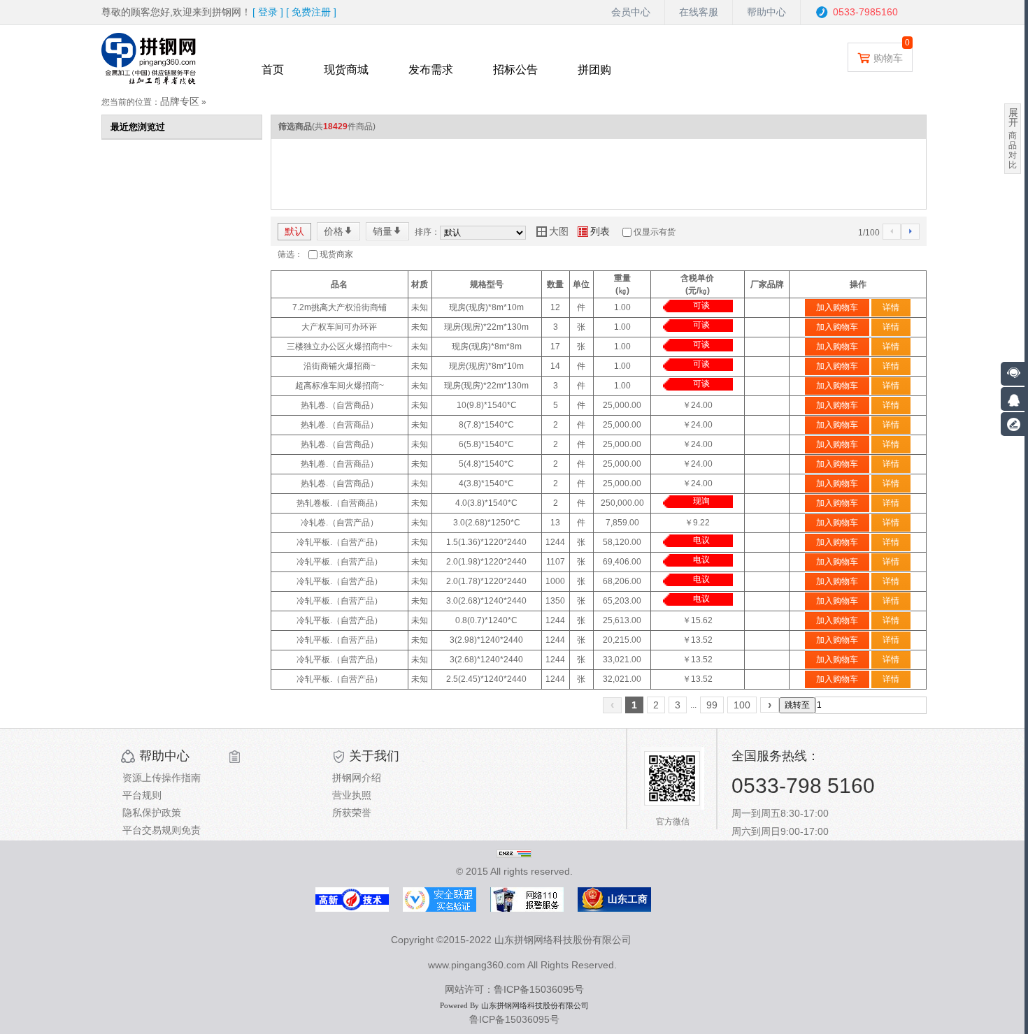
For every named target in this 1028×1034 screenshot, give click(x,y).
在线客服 (698, 11)
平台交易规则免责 (161, 830)
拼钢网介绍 (356, 777)
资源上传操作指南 (161, 777)
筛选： (290, 254)
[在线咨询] (1013, 399)
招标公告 (515, 69)
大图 (552, 231)
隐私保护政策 (151, 812)
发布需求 (430, 69)
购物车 (888, 58)
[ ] (267, 11)
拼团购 (594, 69)
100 (742, 705)
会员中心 (630, 11)
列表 (594, 231)
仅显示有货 (655, 232)
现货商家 (336, 254)
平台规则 (142, 795)
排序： (427, 232)
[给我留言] (1013, 424)
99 (712, 705)
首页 (273, 69)
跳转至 (797, 705)
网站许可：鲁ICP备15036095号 (514, 989)
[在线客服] (1014, 374)
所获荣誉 (351, 812)
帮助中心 (766, 11)
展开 (1013, 117)
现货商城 (346, 69)
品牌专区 (179, 101)
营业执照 (351, 795)
